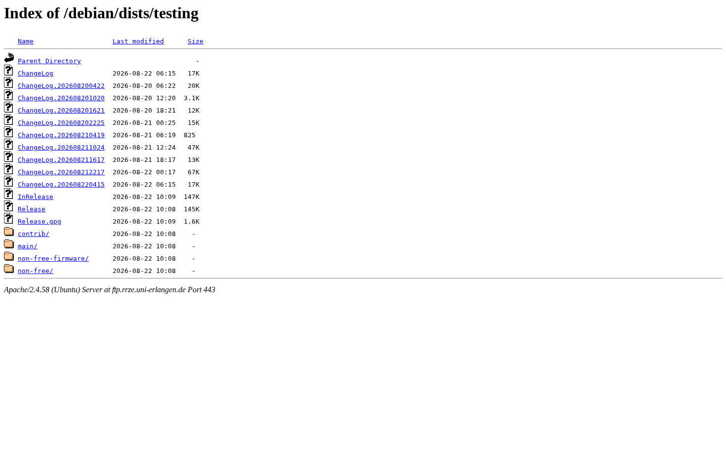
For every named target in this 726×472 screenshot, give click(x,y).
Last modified (138, 41)
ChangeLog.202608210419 (61, 135)
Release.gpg (39, 221)
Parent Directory (49, 61)
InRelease (35, 196)
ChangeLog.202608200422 (61, 85)
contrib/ (33, 233)
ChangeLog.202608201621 (61, 110)
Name (26, 41)
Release (31, 209)
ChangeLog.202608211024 (61, 147)
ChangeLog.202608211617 (61, 159)
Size (195, 41)
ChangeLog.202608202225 (61, 122)
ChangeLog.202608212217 (61, 172)
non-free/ (35, 271)
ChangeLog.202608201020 (61, 98)
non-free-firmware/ (53, 258)
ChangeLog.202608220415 (61, 184)
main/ (28, 246)
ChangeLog (35, 73)
